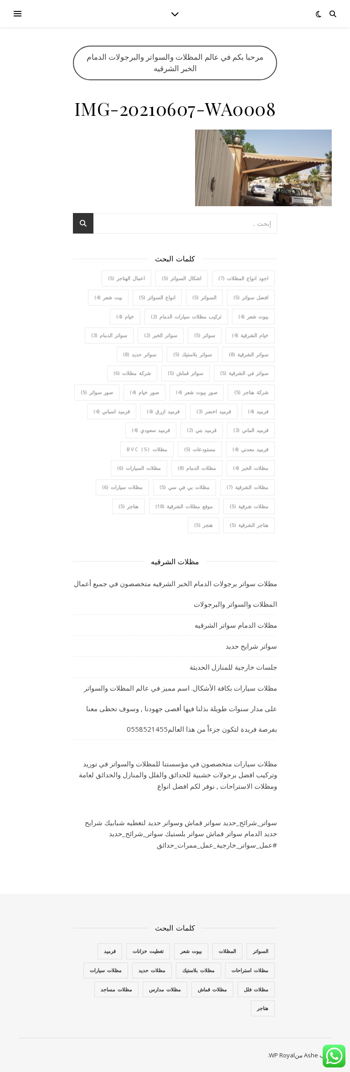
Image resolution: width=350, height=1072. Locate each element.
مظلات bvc (147, 449)
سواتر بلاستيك (192, 354)
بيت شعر (108, 297)
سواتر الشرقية (248, 354)
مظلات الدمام (197, 467)
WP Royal (282, 1055)
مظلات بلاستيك (198, 970)
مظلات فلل (256, 989)
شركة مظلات (132, 372)
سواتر (204, 335)
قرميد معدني (250, 449)
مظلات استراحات (250, 970)
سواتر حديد (139, 354)
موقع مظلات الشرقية (184, 506)
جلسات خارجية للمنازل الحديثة (233, 666)
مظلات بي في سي (185, 487)
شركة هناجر (251, 392)
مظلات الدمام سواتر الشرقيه (236, 625)
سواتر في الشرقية (244, 372)
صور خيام (144, 392)
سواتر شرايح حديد (251, 645)
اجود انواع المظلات (243, 278)
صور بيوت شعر (196, 392)
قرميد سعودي (151, 430)
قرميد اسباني (111, 411)
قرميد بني (201, 430)
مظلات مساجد (116, 989)
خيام (125, 316)
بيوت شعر (253, 316)
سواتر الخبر (160, 335)
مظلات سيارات (122, 487)
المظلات (227, 950)
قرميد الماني (250, 430)
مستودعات (200, 449)
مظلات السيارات (139, 467)
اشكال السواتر (181, 278)
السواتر (204, 297)
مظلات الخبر (250, 467)
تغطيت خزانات (148, 950)
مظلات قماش (212, 989)
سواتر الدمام (109, 335)
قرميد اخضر (213, 411)
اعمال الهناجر (126, 278)
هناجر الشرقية (249, 524)
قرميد (258, 411)
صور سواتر (97, 392)
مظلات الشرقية (247, 487)
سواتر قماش (185, 372)
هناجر (128, 506)
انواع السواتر (157, 297)
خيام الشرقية (250, 335)
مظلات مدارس (165, 989)
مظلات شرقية (249, 506)
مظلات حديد (152, 970)
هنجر (203, 524)
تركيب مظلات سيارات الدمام (186, 316)
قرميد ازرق (163, 411)
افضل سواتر (250, 297)
